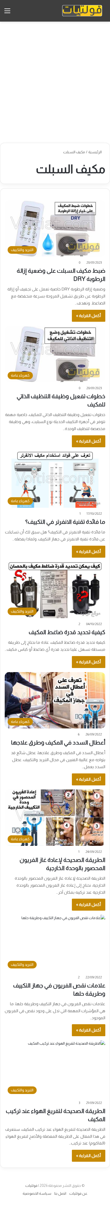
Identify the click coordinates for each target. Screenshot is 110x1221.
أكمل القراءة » (88, 315)
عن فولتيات (78, 1193)
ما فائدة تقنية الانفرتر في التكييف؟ (65, 522)
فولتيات (31, 1185)
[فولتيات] (82, 11)
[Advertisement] (55, 82)
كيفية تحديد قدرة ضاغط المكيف (67, 632)
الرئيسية (95, 152)
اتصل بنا (60, 1193)
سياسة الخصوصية (37, 1193)
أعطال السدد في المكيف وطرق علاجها (58, 742)
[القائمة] (7, 13)
